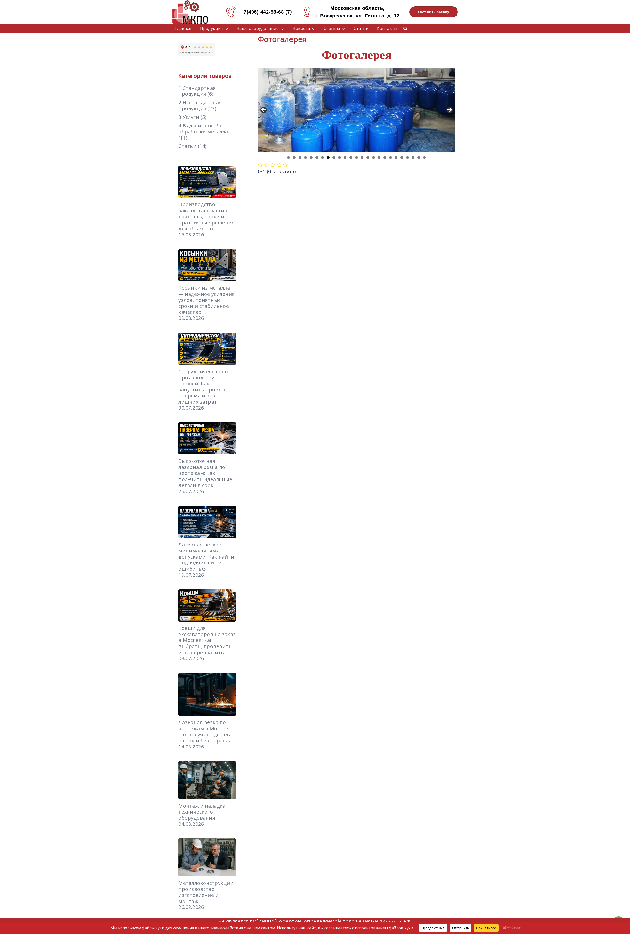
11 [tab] (345, 157)
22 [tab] (407, 157)
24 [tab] (418, 157)
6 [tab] (316, 157)
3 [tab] (300, 157)
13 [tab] (356, 157)
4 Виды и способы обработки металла (203, 128)
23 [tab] (413, 157)
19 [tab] (390, 157)
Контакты (387, 28)
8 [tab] (328, 157)
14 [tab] (362, 157)
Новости (301, 28)
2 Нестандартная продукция (200, 105)
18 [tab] (384, 157)
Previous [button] (263, 110)
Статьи (361, 28)
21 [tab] (401, 157)
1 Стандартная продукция (197, 91)
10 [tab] (339, 157)
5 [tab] (311, 157)
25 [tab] (424, 157)
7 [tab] (322, 157)
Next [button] (449, 110)
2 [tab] (294, 157)
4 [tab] (305, 157)
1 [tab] (288, 157)
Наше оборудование (257, 28)
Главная (183, 28)
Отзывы (332, 28)
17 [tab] (379, 157)
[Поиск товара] (405, 28)
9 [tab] (333, 157)
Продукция (211, 28)
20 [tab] (396, 157)
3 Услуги (188, 117)
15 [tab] (367, 157)
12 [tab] (350, 157)
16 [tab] (373, 157)
